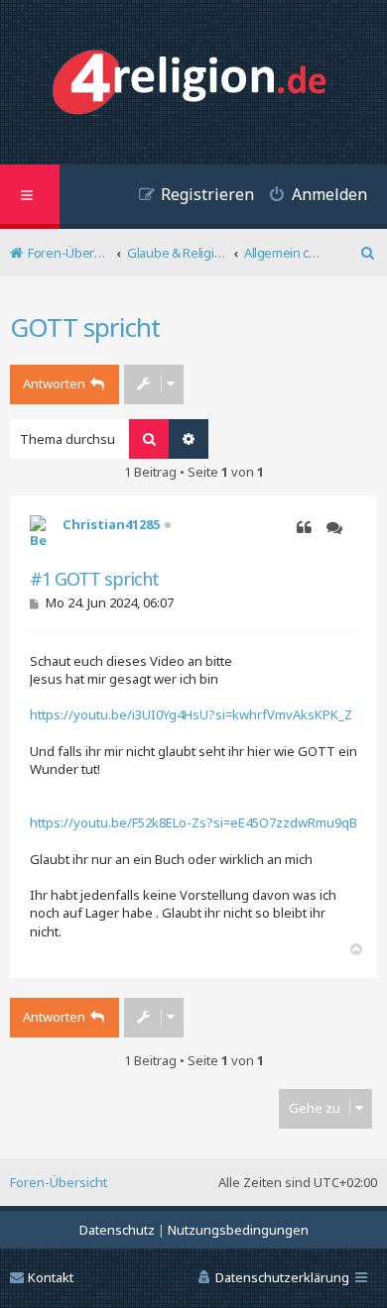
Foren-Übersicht (58, 1182)
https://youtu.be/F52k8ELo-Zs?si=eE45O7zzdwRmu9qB (193, 822)
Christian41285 (111, 524)
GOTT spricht (85, 327)
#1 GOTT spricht (94, 579)
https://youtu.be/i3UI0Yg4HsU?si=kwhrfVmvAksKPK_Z (191, 714)
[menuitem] (310, 196)
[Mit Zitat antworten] (304, 528)
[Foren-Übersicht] (194, 85)
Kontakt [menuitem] (50, 1277)
